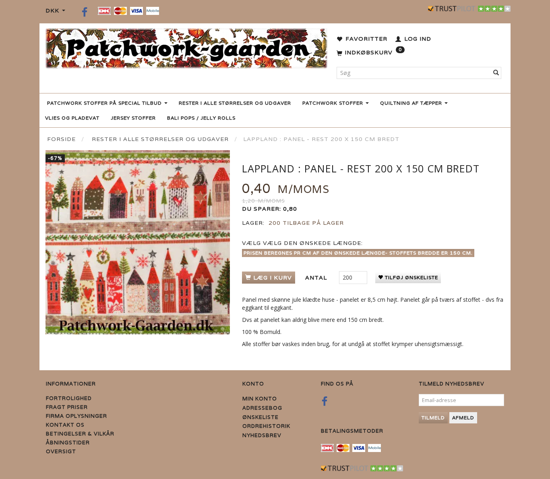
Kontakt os (65, 424)
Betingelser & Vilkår (80, 433)
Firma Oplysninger (76, 416)
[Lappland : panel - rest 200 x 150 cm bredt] (137, 242)
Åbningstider (68, 442)
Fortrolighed (69, 398)
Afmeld (463, 418)
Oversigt (61, 451)
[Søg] (496, 73)
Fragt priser (67, 407)
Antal (317, 277)
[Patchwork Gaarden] (186, 46)
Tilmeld (433, 418)
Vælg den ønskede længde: (302, 243)
